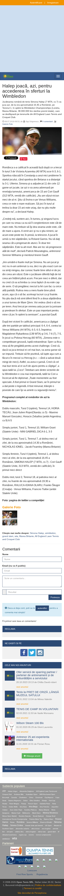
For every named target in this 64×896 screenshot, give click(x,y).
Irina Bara (23, 807)
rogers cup (23, 835)
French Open (33, 803)
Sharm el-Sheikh (46, 822)
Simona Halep (37, 533)
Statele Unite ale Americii (34, 825)
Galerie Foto (7, 124)
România (20, 822)
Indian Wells (13, 807)
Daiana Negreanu (14, 800)
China (31, 797)
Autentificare (36, 2)
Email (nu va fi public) (13, 566)
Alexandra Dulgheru (27, 791)
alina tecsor (35, 828)
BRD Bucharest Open (47, 794)
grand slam (7, 536)
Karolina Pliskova (30, 810)
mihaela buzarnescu (9, 835)
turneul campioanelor (43, 835)
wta (16, 536)
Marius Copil (15, 813)
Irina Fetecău (44, 807)
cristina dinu (19, 832)
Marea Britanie (26, 536)
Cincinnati (38, 797)
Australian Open (31, 794)
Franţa (23, 803)
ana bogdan (46, 828)
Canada (14, 797)
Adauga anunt (33, 756)
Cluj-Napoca (49, 797)
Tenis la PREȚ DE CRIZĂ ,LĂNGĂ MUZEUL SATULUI (37, 694)
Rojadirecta (42, 874)
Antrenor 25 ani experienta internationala (32, 738)
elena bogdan (31, 832)
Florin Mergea (14, 803)
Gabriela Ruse (45, 803)
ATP (4, 791)
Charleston (23, 797)
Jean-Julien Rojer (16, 810)
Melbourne (26, 813)
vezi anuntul (22, 687)
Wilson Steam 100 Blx (30, 723)
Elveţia (44, 800)
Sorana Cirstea (16, 825)
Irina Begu (33, 807)
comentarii (47, 121)
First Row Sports (24, 874)
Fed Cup (52, 800)
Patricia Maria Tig (35, 819)
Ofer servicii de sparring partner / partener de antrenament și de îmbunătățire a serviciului (36, 675)
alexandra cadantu (22, 828)
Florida (4, 803)
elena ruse (42, 832)
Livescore (32, 870)
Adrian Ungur (12, 791)
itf (58, 832)
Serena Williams (32, 822)
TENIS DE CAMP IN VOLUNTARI (37, 709)
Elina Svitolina (35, 800)
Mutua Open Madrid (9, 816)
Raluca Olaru (48, 819)
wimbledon (50, 533)
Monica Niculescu (50, 813)
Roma (12, 822)
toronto (31, 835)
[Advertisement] (32, 39)
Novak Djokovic (38, 816)
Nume (5, 554)
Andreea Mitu (19, 794)
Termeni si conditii (32, 888)
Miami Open (36, 813)
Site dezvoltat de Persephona (32, 893)
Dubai (25, 800)
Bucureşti (5, 797)
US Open (48, 825)
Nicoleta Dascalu (25, 816)
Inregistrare (53, 2)
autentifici (42, 608)
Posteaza (55, 597)
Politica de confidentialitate (48, 885)
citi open (10, 832)
